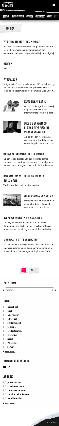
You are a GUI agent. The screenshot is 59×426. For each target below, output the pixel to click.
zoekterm (9, 283)
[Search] (53, 290)
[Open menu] (54, 4)
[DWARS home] (10, 4)
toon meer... (10, 352)
